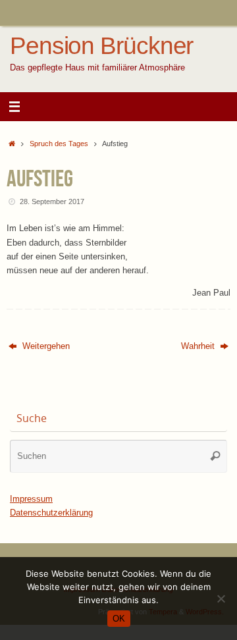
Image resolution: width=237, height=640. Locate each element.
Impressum (31, 499)
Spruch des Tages (59, 143)
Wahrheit (199, 346)
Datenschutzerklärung (51, 513)
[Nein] (220, 598)
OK (119, 619)
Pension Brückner (101, 46)
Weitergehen (45, 346)
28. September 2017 (52, 201)
